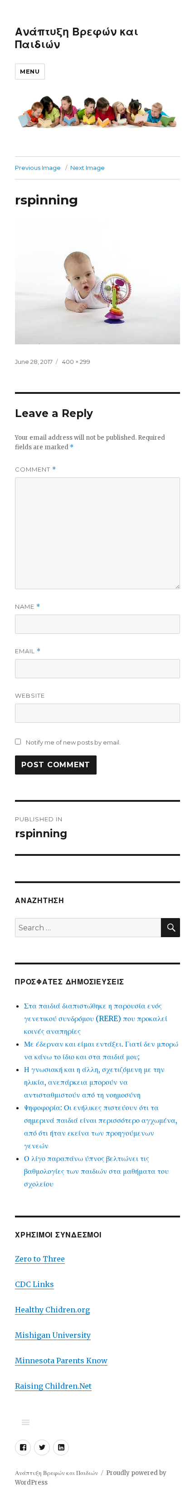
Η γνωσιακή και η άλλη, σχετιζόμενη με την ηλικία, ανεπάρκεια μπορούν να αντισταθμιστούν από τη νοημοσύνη (94, 1082)
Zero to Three (40, 1258)
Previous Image (38, 167)
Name (27, 607)
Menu (29, 71)
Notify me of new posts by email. (73, 742)
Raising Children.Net (53, 1386)
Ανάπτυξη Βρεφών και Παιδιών (56, 1473)
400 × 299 (76, 361)
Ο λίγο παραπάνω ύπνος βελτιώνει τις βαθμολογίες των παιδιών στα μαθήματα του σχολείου (96, 1171)
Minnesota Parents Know (61, 1360)
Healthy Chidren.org (52, 1309)
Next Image (87, 167)
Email (28, 651)
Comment (35, 469)
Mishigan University (53, 1335)
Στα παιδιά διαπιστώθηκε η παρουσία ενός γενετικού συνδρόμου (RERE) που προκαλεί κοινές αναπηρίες (95, 1018)
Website (30, 695)
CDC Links (34, 1284)
